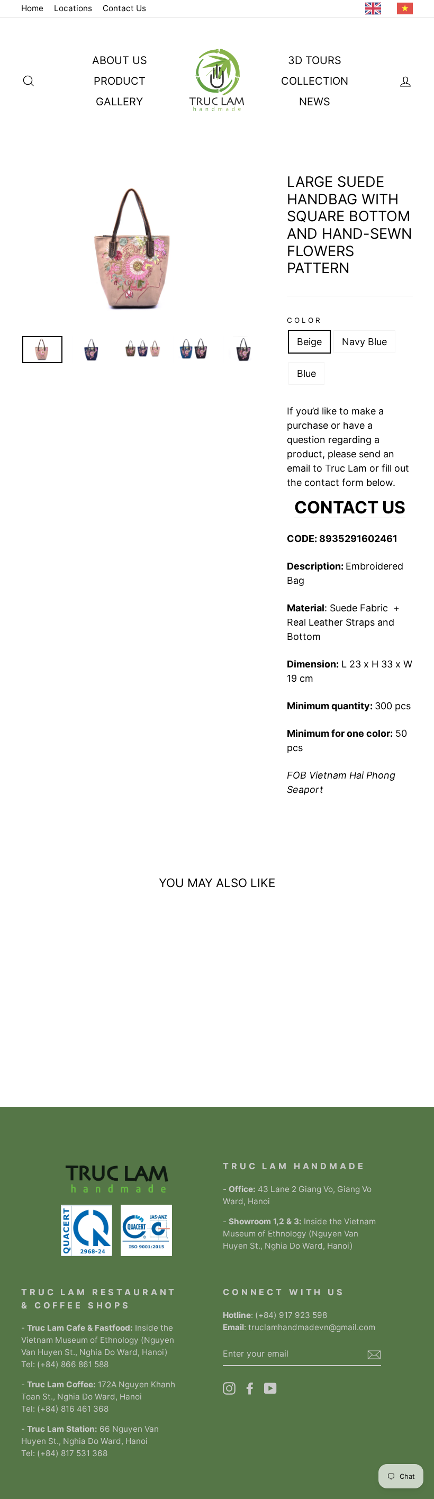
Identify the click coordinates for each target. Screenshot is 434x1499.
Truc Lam (346, 468)
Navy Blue (364, 341)
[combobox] (376, 8)
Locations (73, 8)
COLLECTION (314, 81)
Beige (309, 341)
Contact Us (124, 8)
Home (32, 8)
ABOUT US (119, 60)
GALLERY (119, 101)
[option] (407, 8)
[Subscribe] (374, 1354)
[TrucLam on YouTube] (270, 1388)
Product (120, 81)
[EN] (376, 8)
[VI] (407, 8)
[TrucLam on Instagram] (229, 1388)
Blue (306, 373)
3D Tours (314, 60)
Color (304, 320)
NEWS (314, 101)
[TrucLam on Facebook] (249, 1388)
